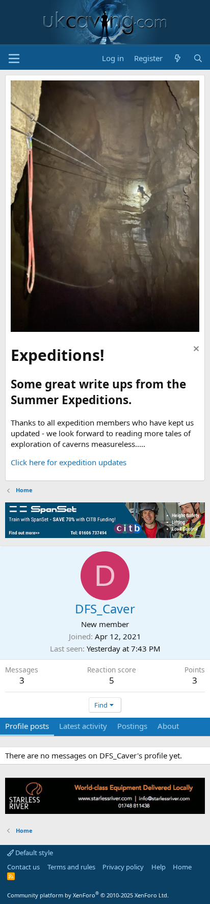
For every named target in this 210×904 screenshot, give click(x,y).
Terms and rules (71, 866)
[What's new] (178, 58)
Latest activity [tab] (83, 726)
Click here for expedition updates (68, 462)
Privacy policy (123, 866)
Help (158, 866)
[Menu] (14, 58)
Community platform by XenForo (88, 895)
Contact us (23, 866)
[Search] (198, 58)
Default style (33, 852)
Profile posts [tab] (27, 726)
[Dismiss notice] (195, 350)
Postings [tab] (132, 726)
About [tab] (168, 726)
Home (182, 866)
